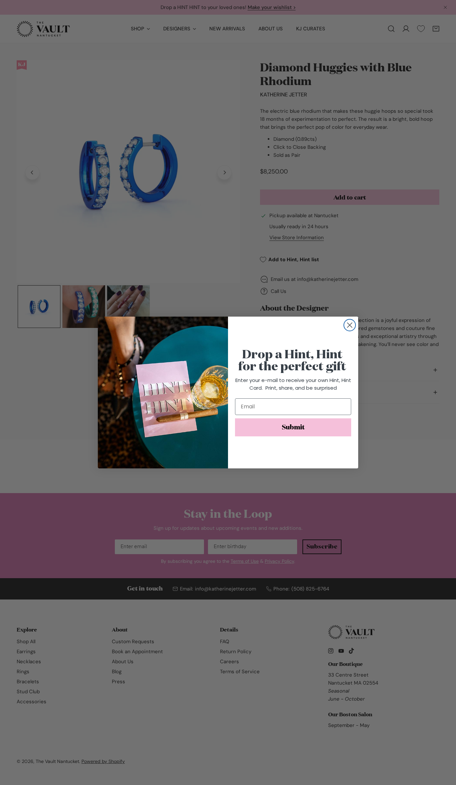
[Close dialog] (350, 325)
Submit (293, 427)
